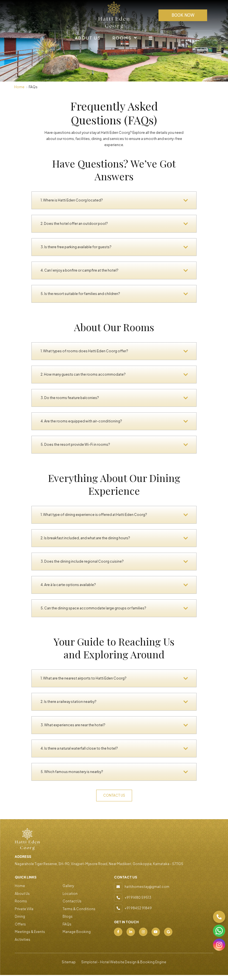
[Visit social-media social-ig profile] (143, 932)
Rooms (122, 37)
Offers (20, 924)
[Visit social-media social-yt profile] (156, 932)
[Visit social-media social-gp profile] (168, 932)
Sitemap (69, 962)
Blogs (68, 916)
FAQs (67, 924)
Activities (22, 939)
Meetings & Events (30, 932)
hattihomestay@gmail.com (147, 887)
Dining (20, 916)
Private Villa (24, 909)
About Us (88, 37)
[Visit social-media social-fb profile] (118, 932)
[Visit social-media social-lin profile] (131, 932)
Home (19, 87)
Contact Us (72, 901)
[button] (219, 917)
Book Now (183, 15)
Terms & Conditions (79, 909)
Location (70, 894)
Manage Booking (77, 932)
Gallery (68, 886)
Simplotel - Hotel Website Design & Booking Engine (123, 962)
